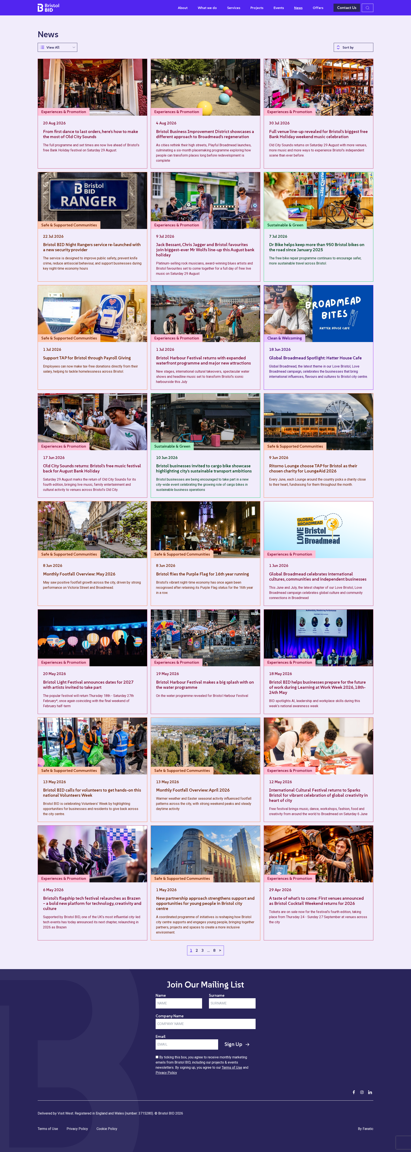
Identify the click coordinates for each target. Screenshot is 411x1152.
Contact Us (346, 7)
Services (233, 8)
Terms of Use (232, 1067)
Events (279, 8)
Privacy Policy (166, 1073)
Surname (217, 995)
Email (160, 1036)
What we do (207, 8)
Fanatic (368, 1129)
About (183, 8)
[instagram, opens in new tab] (362, 1092)
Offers (318, 8)
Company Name (170, 1015)
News (298, 8)
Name (161, 995)
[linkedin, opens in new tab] (370, 1092)
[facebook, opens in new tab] (354, 1092)
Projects (256, 8)
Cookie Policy (107, 1129)
